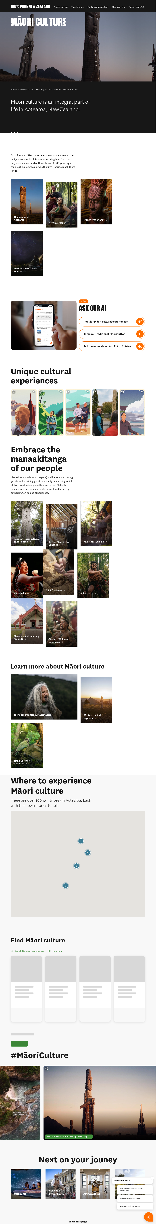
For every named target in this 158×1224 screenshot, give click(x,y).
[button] (61, 7)
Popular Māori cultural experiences (106, 321)
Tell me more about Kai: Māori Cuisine (107, 346)
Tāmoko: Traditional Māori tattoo (104, 334)
